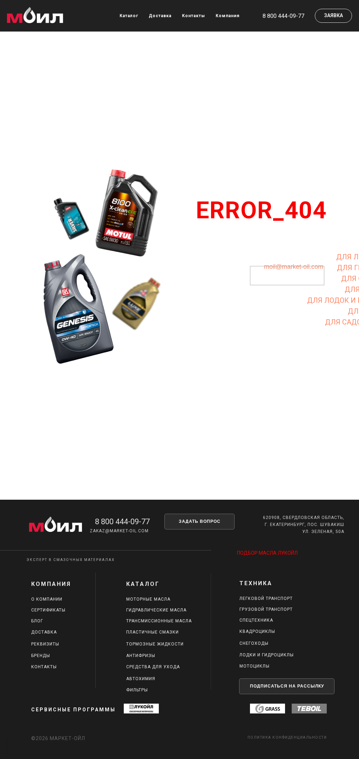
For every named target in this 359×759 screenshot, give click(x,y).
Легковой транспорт (266, 598)
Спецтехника (256, 620)
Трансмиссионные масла (159, 620)
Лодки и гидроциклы (266, 654)
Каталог (129, 15)
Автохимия (140, 678)
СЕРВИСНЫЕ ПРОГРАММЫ (73, 709)
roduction (7, 744)
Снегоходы (254, 643)
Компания (227, 15)
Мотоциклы (254, 666)
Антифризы (140, 655)
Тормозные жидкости (155, 644)
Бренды (40, 655)
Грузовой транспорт (266, 609)
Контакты (193, 15)
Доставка (160, 15)
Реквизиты (45, 644)
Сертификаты (48, 610)
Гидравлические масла (156, 610)
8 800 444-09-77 (122, 521)
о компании (46, 599)
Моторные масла (148, 599)
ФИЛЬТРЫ (137, 690)
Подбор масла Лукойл (267, 553)
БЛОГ (37, 620)
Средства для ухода (153, 666)
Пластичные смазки (152, 632)
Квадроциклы (257, 631)
